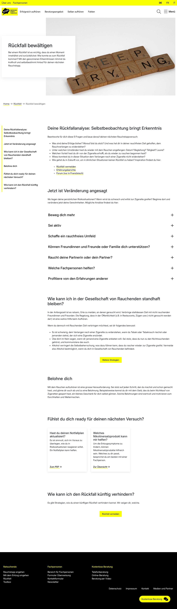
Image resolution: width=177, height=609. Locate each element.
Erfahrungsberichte (66, 170)
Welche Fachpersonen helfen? (71, 268)
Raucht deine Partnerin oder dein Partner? (80, 257)
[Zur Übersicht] (110, 450)
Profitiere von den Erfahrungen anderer (78, 279)
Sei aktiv (54, 225)
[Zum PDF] (67, 450)
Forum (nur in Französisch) (69, 173)
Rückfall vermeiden (66, 166)
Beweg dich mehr (61, 215)
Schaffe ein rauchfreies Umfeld (71, 236)
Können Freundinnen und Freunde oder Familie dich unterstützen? (99, 247)
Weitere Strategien (110, 360)
